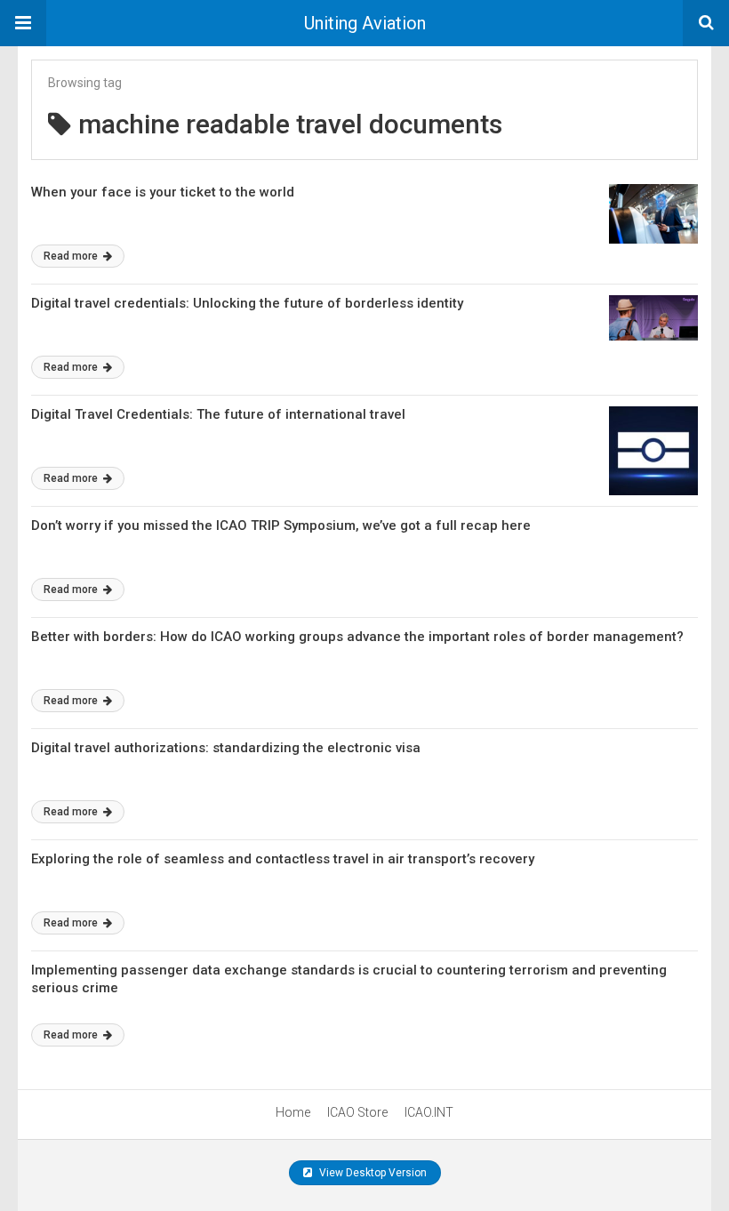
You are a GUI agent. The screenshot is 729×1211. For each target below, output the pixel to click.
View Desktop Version (371, 1173)
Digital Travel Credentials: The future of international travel (218, 414)
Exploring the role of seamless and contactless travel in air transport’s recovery (282, 859)
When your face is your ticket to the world (164, 192)
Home (293, 1112)
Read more (72, 256)
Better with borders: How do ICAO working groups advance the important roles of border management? (357, 637)
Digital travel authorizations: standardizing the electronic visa (226, 748)
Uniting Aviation (365, 23)
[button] (23, 23)
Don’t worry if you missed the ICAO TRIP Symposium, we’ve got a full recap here (281, 525)
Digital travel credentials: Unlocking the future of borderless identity (247, 303)
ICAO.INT (429, 1112)
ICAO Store (357, 1112)
